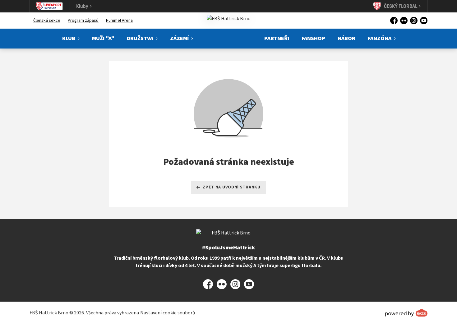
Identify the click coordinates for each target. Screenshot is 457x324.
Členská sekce (46, 20)
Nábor (346, 38)
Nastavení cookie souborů (167, 312)
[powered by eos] (406, 313)
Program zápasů (83, 20)
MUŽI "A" (103, 38)
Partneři (276, 38)
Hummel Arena (119, 20)
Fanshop (313, 38)
